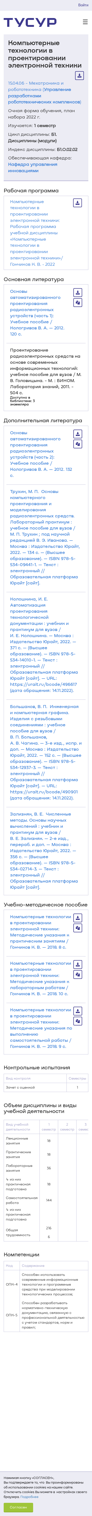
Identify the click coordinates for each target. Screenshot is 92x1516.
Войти (83, 5)
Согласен (18, 1507)
